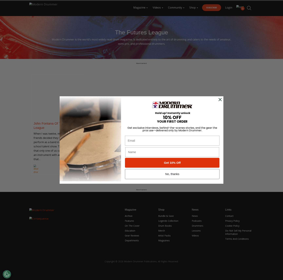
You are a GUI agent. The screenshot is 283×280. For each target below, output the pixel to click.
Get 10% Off (172, 162)
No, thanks (172, 174)
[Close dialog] (220, 99)
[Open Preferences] (7, 274)
